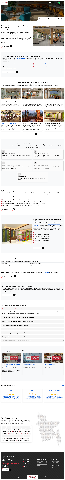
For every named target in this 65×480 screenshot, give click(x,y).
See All (62, 385)
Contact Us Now (38, 248)
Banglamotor (11, 433)
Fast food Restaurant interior (9, 123)
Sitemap (62, 476)
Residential (26, 461)
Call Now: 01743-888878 (7, 209)
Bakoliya (29, 429)
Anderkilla (22, 426)
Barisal (10, 436)
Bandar (21, 431)
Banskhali (24, 433)
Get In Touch (5, 469)
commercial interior (21, 58)
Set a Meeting (31, 134)
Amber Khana (15, 426)
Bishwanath (16, 438)
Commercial (46, 18)
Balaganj (4, 431)
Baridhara (4, 436)
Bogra (28, 438)
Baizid (24, 429)
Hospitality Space (27, 466)
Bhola (4, 438)
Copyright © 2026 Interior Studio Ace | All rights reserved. (13, 477)
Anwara (28, 426)
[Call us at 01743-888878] (53, 3)
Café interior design (50, 101)
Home (41, 18)
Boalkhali (22, 438)
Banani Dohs (15, 431)
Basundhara (21, 436)
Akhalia (9, 426)
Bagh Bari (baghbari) (17, 429)
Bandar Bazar (27, 431)
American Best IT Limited (55, 476)
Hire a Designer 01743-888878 (9, 72)
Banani (9, 431)
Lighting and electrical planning (9, 68)
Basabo (15, 436)
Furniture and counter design (40, 63)
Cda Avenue (19, 440)
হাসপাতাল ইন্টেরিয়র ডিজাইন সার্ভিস (29, 364)
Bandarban (5, 433)
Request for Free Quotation (7, 276)
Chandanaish (26, 440)
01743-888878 (46, 272)
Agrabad (4, 426)
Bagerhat (9, 429)
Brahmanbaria (5, 440)
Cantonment (12, 440)
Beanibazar (27, 436)
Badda (4, 429)
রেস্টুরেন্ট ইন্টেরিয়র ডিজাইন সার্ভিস (50, 364)
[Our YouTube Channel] (52, 467)
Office (25, 465)
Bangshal (18, 433)
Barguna (29, 433)
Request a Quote (5, 46)
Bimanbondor (9, 438)
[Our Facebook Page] (51, 467)
